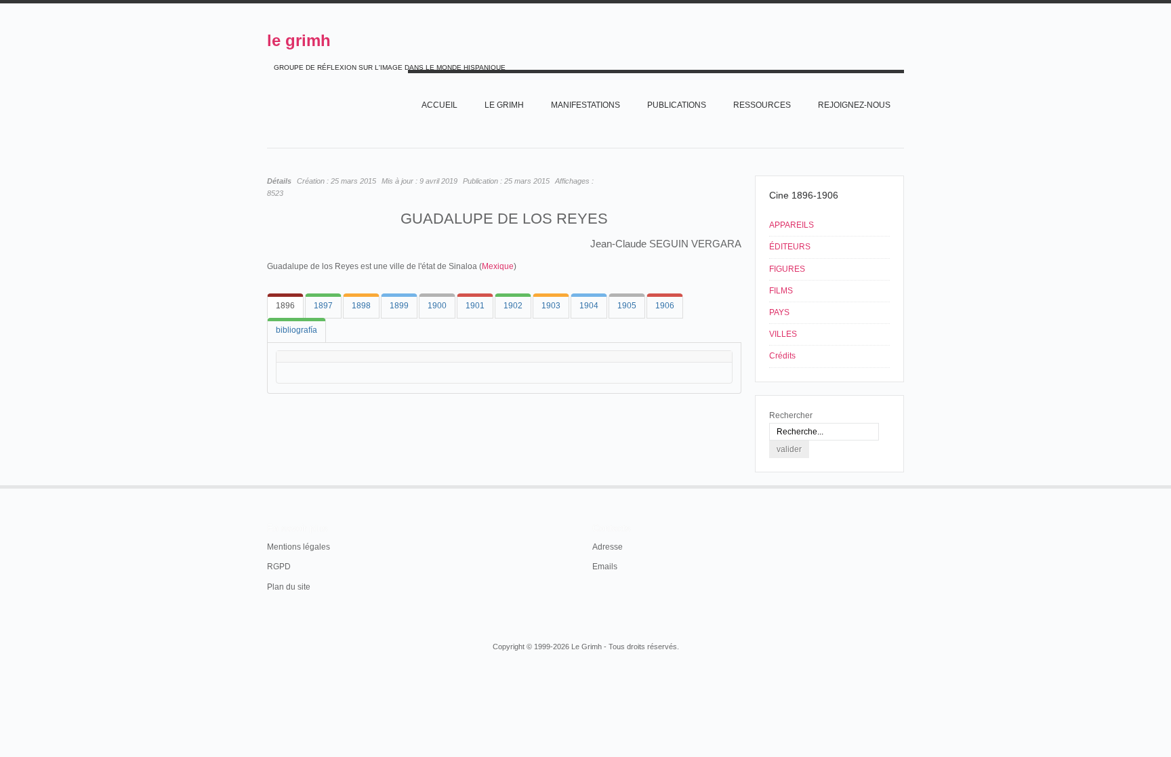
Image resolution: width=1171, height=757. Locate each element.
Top (903, 485)
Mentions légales (298, 547)
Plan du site (288, 587)
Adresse (607, 547)
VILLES (783, 334)
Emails (604, 566)
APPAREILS (791, 225)
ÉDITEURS (789, 246)
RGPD (279, 566)
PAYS (779, 312)
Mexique (498, 266)
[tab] (285, 306)
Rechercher (791, 415)
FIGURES (787, 269)
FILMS (781, 290)
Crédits (782, 356)
